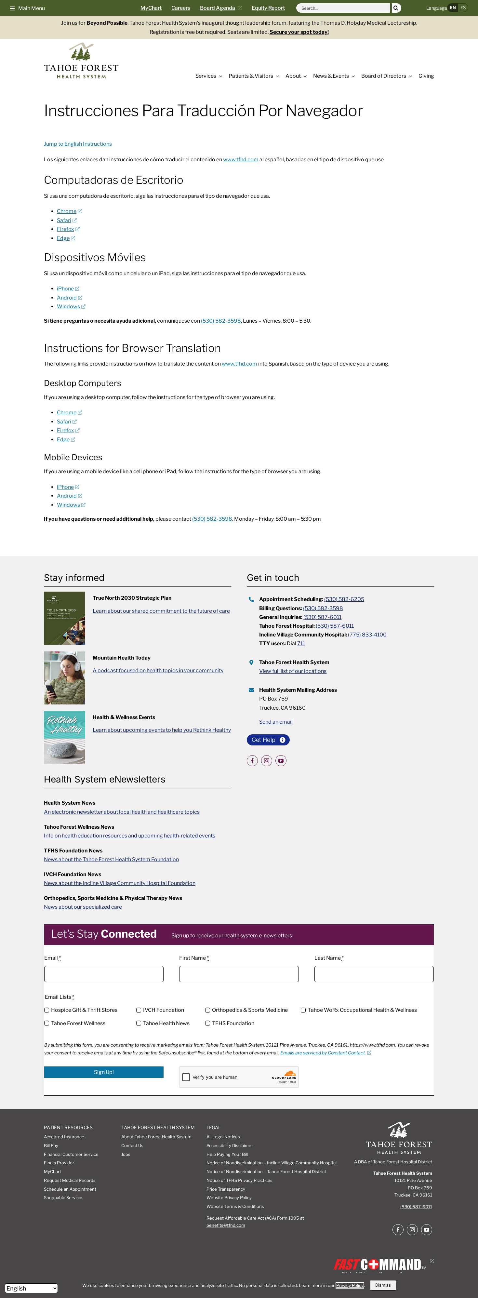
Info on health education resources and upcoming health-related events (129, 836)
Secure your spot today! (299, 32)
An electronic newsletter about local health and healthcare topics (122, 812)
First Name (194, 958)
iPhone (65, 289)
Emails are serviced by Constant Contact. (323, 1052)
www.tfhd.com (241, 159)
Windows (68, 306)
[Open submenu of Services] (219, 76)
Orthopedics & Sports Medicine (250, 1010)
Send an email (276, 722)
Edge (63, 238)
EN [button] (453, 7)
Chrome (66, 211)
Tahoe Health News (166, 1023)
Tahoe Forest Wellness (78, 1023)
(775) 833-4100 (367, 635)
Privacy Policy (350, 1285)
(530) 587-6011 (322, 617)
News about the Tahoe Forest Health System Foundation (111, 859)
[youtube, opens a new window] (280, 760)
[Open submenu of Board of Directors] (409, 76)
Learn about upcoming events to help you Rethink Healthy (162, 730)
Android (67, 298)
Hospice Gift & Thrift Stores (84, 1010)
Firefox (65, 229)
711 (301, 643)
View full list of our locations (292, 671)
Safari (64, 220)
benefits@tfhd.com (225, 1225)
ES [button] (463, 7)
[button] (27, 8)
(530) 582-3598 (221, 321)
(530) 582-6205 (344, 599)
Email (52, 958)
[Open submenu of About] (304, 76)
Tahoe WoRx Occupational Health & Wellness (362, 1010)
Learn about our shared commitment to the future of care (161, 611)
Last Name (329, 958)
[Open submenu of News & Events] (352, 76)
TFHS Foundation (233, 1023)
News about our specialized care (83, 907)
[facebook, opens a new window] (252, 760)
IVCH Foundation (163, 1010)
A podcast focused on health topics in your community (158, 670)
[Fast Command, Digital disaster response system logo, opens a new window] (382, 1261)
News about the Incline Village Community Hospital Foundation (119, 883)
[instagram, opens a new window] (266, 760)
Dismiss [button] (383, 1285)
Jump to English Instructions (78, 144)
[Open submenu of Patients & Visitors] (276, 76)
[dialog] (239, 1285)
